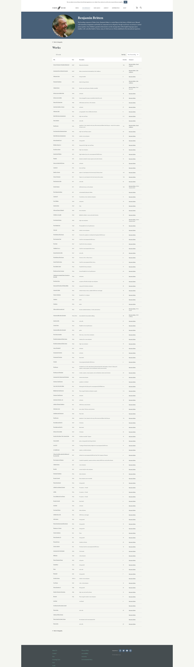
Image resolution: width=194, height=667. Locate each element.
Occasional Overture (57, 352)
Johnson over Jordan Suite (58, 93)
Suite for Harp (56, 205)
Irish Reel (55, 505)
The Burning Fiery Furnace (58, 271)
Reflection (55, 555)
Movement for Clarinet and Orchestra (61, 377)
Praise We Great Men (57, 102)
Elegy (54, 569)
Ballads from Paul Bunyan (58, 390)
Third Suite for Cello (57, 181)
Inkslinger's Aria (56, 409)
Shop (124, 8)
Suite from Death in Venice (58, 107)
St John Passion (56, 186)
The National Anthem (57, 192)
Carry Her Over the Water (58, 386)
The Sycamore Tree (57, 239)
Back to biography (58, 42)
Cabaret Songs (56, 88)
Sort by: (124, 54)
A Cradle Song (56, 450)
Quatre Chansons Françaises (59, 592)
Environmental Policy (87, 659)
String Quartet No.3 (57, 140)
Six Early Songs (56, 578)
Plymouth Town (56, 542)
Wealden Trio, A (56, 248)
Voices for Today (56, 290)
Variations (55, 304)
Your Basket (137, 7)
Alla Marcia (55, 519)
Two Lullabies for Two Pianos (59, 496)
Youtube (127, 650)
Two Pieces (55, 583)
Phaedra (55, 158)
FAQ (53, 662)
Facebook (120, 650)
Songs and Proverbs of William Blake (60, 285)
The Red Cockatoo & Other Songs (60, 339)
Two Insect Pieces (56, 510)
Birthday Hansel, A (57, 145)
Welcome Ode (56, 111)
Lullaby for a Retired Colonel (59, 487)
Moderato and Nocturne (58, 413)
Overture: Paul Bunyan (58, 381)
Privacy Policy (85, 650)
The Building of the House (58, 234)
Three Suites (55, 610)
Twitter (123, 650)
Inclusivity (84, 656)
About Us (54, 650)
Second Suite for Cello (57, 253)
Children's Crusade (57, 214)
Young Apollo (56, 440)
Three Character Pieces (58, 560)
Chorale (55, 361)
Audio (53, 665)
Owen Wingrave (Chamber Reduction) (61, 64)
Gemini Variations (57, 294)
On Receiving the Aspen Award (59, 605)
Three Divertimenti (57, 482)
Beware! (55, 596)
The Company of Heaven (58, 460)
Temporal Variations (57, 81)
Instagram (130, 650)
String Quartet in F (57, 587)
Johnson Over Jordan (57, 431)
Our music (97, 8)
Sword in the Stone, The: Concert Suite (61, 436)
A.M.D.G (55, 445)
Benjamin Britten (132, 64)
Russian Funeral (56, 478)
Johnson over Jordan (57, 97)
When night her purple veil (58, 309)
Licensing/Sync (56, 659)
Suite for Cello (56, 321)
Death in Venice (56, 172)
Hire (53, 656)
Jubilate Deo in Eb (57, 514)
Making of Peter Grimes (58, 614)
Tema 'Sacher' (56, 120)
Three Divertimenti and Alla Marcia (60, 523)
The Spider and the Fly (57, 422)
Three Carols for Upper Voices (59, 619)
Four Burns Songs (56, 149)
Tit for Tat (55, 230)
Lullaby (54, 492)
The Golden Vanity (57, 266)
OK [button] (125, 2)
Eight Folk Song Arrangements (59, 116)
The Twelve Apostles (57, 334)
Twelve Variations (56, 532)
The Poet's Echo (56, 281)
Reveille (55, 469)
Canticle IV (55, 196)
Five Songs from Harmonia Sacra (60, 131)
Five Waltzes (56, 201)
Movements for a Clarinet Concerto (60, 71)
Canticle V (55, 167)
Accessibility (85, 653)
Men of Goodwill (56, 348)
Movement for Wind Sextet (58, 551)
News (77, 8)
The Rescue (55, 367)
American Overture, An (58, 399)
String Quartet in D (57, 537)
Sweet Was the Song (57, 262)
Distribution (116, 8)
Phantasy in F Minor (57, 528)
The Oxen (55, 243)
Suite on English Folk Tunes (58, 163)
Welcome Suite (56, 76)
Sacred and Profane (57, 154)
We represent (86, 8)
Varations (55, 299)
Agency (106, 8)
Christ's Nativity (56, 546)
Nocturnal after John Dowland (59, 315)
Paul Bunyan (55, 126)
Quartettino (55, 564)
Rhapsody (55, 573)
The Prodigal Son (56, 225)
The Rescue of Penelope (58, 372)
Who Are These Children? (58, 210)
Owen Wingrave (56, 176)
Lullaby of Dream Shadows (58, 404)
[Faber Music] (59, 7)
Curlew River (56, 325)
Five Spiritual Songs (57, 220)
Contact (54, 653)
